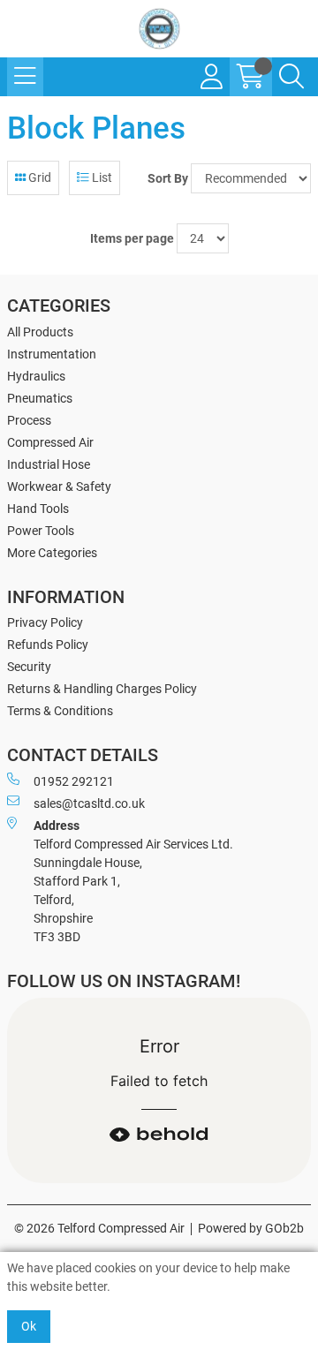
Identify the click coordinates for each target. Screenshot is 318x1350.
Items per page (132, 238)
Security (29, 667)
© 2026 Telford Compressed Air (99, 1228)
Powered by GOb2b (251, 1228)
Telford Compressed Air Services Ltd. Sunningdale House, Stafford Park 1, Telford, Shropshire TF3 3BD (133, 881)
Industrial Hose (48, 464)
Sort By (168, 178)
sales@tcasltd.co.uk (89, 803)
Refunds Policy (47, 644)
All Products (40, 332)
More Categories (52, 553)
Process (29, 420)
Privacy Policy (45, 622)
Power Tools (40, 531)
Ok (28, 1326)
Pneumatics (39, 398)
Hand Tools (38, 509)
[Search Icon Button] (291, 76)
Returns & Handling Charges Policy (102, 689)
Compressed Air (50, 442)
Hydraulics (36, 376)
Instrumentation (51, 354)
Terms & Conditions (60, 711)
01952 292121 (74, 781)
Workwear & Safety (59, 486)
